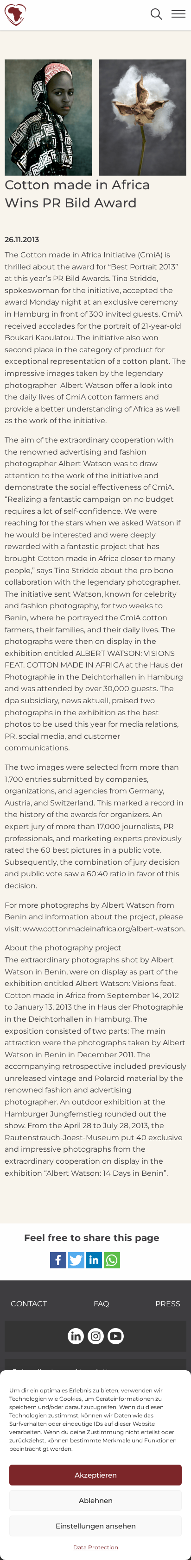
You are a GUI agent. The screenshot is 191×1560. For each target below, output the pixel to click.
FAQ (101, 1303)
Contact (29, 1303)
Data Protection (95, 1547)
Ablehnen (96, 1500)
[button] (58, 1260)
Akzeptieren (96, 1475)
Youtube (116, 1337)
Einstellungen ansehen (96, 1526)
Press (167, 1303)
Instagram (96, 1337)
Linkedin (76, 1337)
